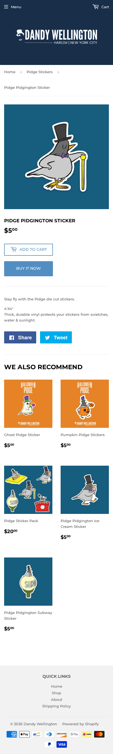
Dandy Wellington (40, 724)
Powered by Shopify (80, 724)
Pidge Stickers (40, 72)
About (56, 699)
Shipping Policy (56, 706)
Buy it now (28, 268)
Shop (56, 693)
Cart (104, 7)
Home (9, 72)
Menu (16, 7)
